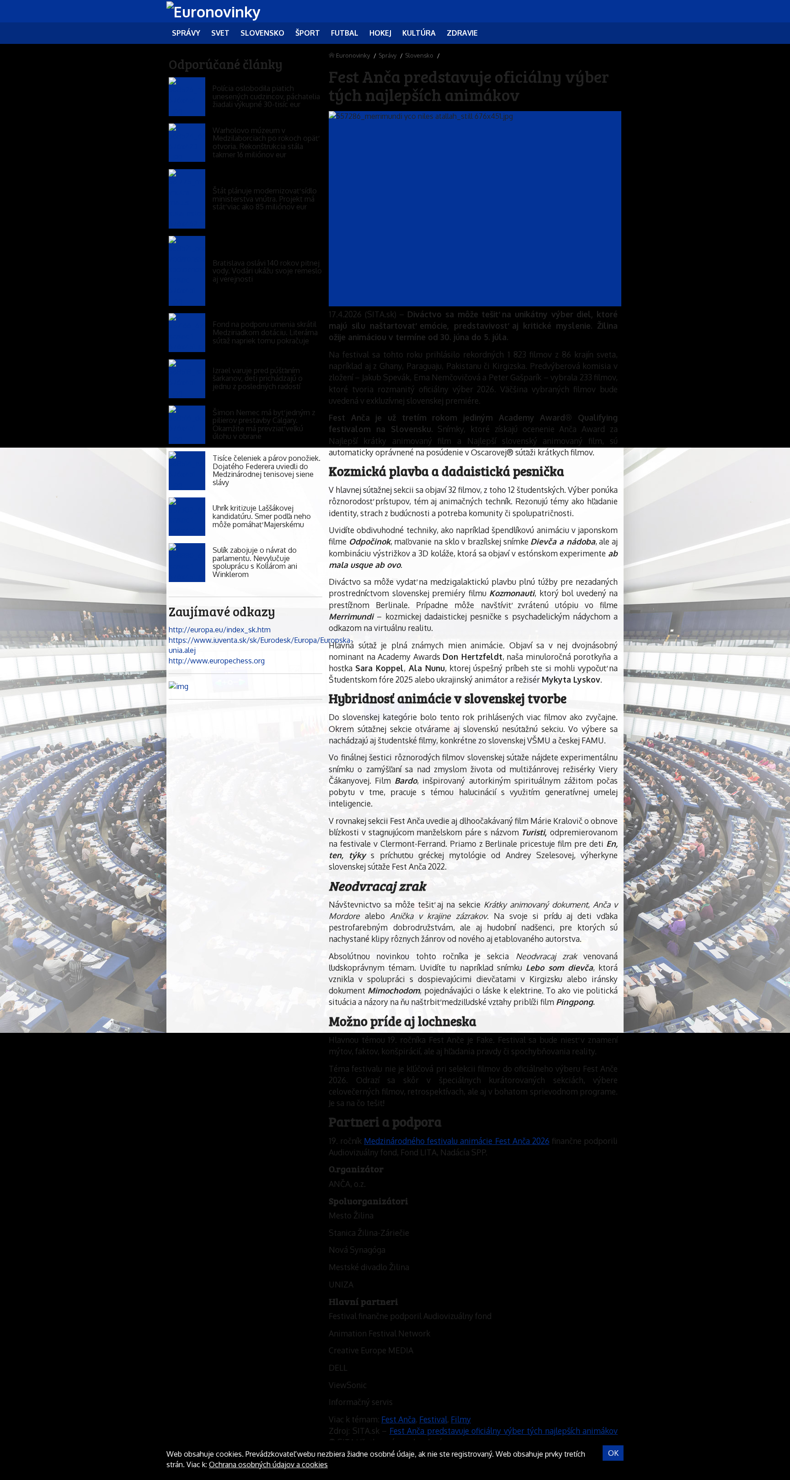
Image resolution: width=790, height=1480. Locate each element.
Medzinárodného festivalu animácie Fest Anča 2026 (457, 1141)
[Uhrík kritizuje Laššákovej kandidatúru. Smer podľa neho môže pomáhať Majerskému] (187, 516)
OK (613, 1453)
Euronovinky (353, 55)
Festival (433, 1419)
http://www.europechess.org (217, 660)
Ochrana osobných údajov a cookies (268, 1464)
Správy (387, 55)
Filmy (461, 1419)
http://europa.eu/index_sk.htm (220, 629)
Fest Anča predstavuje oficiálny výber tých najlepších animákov (504, 1431)
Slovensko (419, 55)
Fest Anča (398, 1419)
